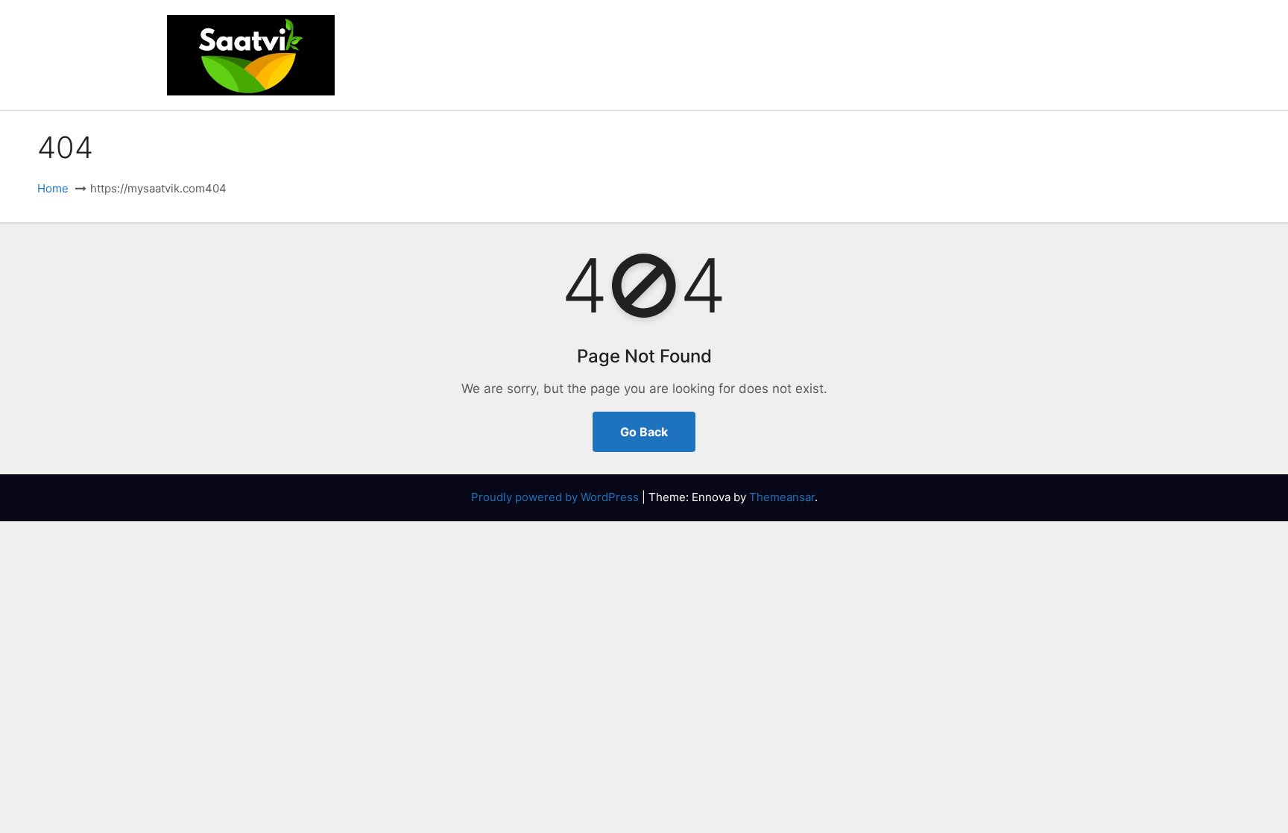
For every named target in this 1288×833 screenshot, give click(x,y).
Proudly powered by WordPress (556, 497)
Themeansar (782, 497)
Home (53, 188)
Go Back (644, 431)
